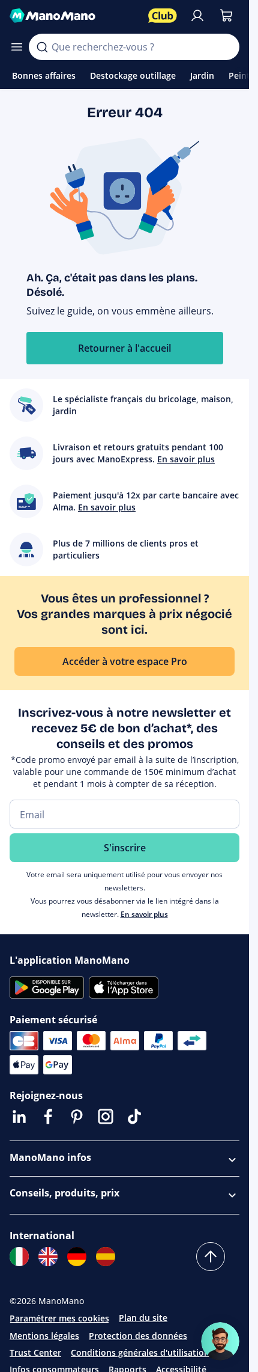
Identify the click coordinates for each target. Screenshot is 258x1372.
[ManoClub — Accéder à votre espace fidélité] (162, 15)
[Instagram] (105, 1116)
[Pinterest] (76, 1116)
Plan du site (143, 1317)
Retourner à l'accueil (124, 348)
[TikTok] (134, 1116)
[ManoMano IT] (19, 1256)
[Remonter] (210, 1256)
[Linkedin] (19, 1116)
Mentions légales (44, 1335)
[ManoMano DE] (76, 1256)
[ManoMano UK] (48, 1256)
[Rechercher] (42, 46)
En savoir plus (144, 914)
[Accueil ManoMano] (74, 15)
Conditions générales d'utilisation (140, 1352)
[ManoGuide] (220, 1341)
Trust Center (35, 1352)
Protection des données (138, 1335)
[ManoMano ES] (105, 1256)
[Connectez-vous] (197, 15)
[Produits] (17, 47)
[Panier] (226, 15)
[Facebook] (48, 1116)
